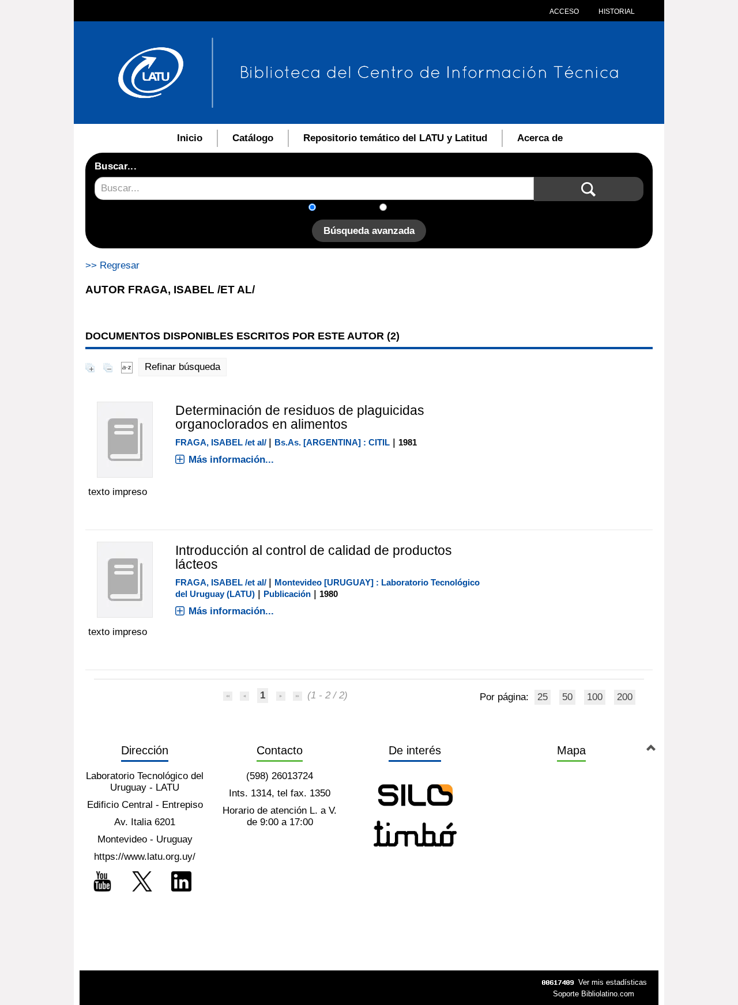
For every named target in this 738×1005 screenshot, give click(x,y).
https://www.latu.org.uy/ (144, 856)
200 (624, 697)
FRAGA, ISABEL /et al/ (220, 442)
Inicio (189, 138)
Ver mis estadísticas (612, 982)
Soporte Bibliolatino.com (593, 993)
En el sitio (415, 208)
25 (542, 697)
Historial (616, 11)
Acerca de (540, 138)
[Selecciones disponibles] (127, 366)
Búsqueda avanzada (369, 230)
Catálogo (252, 138)
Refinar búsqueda (182, 366)
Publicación (287, 594)
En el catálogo (351, 208)
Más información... (231, 459)
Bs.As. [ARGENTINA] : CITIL (332, 442)
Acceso (564, 11)
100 (595, 697)
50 (567, 697)
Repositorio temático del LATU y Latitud (395, 138)
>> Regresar (112, 265)
